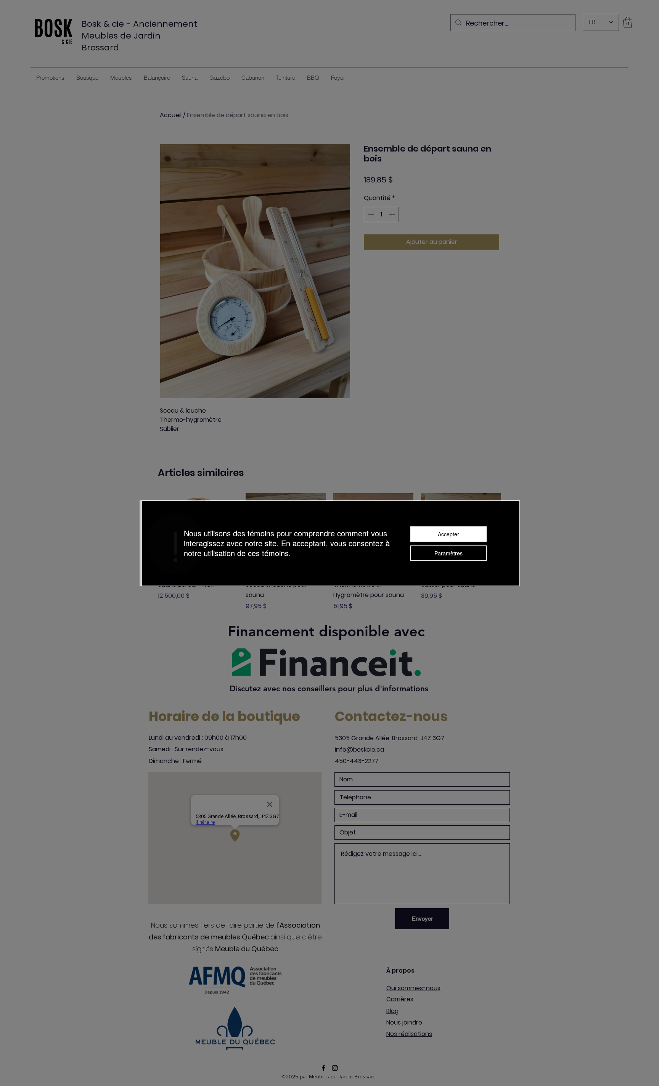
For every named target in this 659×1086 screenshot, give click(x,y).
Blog (392, 1011)
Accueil (171, 115)
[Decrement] (370, 214)
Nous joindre (404, 1022)
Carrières (399, 999)
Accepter (448, 534)
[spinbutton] (381, 214)
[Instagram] (335, 1068)
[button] (627, 22)
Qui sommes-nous (413, 988)
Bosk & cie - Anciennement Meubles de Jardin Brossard (139, 35)
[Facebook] (323, 1068)
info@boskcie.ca (359, 749)
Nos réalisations (409, 1034)
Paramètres (448, 553)
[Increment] (392, 214)
